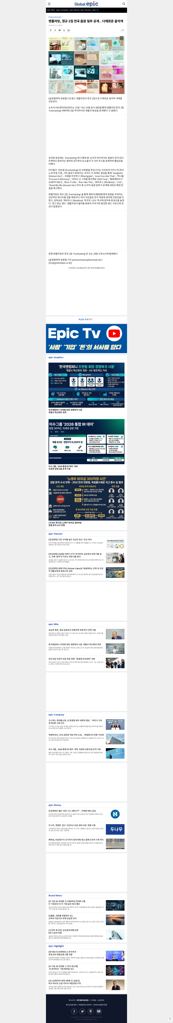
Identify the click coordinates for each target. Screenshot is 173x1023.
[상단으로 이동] (170, 1019)
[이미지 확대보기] (121, 38)
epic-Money (75, 10)
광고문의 (101, 1000)
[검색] (124, 4)
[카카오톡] (59, 30)
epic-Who (51, 10)
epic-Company (62, 10)
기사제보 (93, 1000)
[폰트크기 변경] (122, 30)
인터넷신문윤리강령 (100, 1005)
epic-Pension (84, 10)
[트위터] (55, 30)
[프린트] (68, 30)
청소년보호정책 (71, 1005)
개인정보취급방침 (83, 1000)
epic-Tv (95, 10)
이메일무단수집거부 (85, 1005)
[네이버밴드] (64, 30)
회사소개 (72, 1000)
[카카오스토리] (82, 1011)
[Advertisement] (86, 290)
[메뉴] (49, 4)
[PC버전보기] (99, 1011)
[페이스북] (51, 30)
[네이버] (90, 1011)
